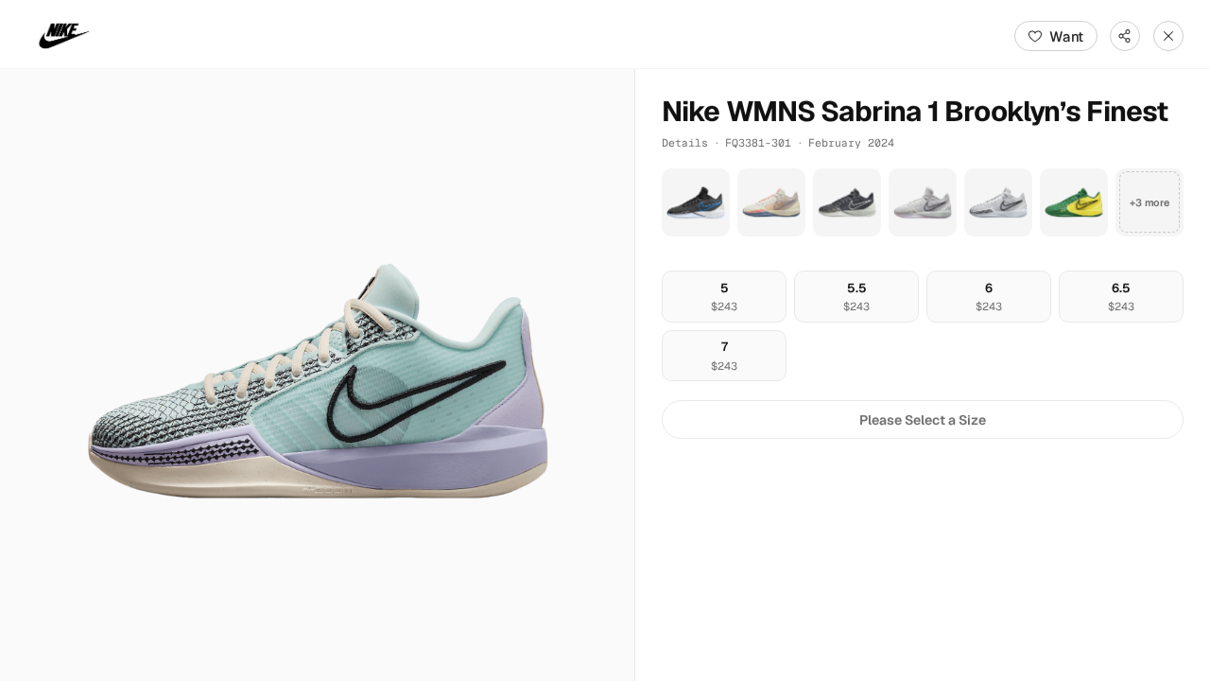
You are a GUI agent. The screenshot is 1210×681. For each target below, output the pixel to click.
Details (685, 142)
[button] (317, 375)
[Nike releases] (64, 35)
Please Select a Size (922, 419)
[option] (724, 297)
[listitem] (696, 202)
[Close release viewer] (1168, 36)
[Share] (1125, 36)
